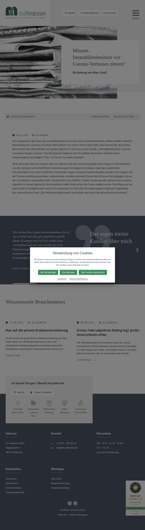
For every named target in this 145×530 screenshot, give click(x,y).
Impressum (62, 279)
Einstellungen (68, 272)
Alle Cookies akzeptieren (92, 272)
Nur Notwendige (48, 272)
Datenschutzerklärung (79, 279)
